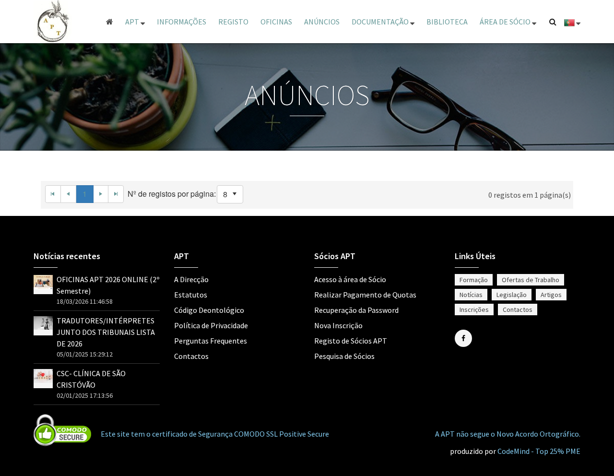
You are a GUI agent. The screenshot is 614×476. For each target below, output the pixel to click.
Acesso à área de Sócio (350, 279)
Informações (181, 21)
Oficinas (276, 21)
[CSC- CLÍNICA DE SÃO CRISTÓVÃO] (43, 375)
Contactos (191, 356)
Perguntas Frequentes (210, 340)
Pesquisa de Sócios (344, 356)
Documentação (381, 21)
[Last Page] (116, 194)
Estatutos (190, 294)
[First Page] (53, 194)
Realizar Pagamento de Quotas (365, 294)
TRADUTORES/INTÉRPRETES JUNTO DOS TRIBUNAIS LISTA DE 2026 (106, 332)
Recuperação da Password (356, 310)
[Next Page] (101, 194)
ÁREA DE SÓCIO (506, 21)
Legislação (511, 294)
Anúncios (322, 21)
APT (133, 21)
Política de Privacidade (211, 325)
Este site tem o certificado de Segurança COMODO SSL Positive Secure (215, 434)
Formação (474, 279)
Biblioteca (447, 21)
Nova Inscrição (338, 325)
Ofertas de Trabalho (530, 279)
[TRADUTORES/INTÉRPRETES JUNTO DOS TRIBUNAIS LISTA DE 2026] (43, 322)
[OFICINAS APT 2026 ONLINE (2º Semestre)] (43, 281)
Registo (233, 21)
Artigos (551, 294)
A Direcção (191, 279)
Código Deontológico (209, 310)
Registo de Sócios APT (350, 340)
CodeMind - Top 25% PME (538, 451)
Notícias (471, 294)
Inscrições (474, 309)
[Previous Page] (68, 194)
